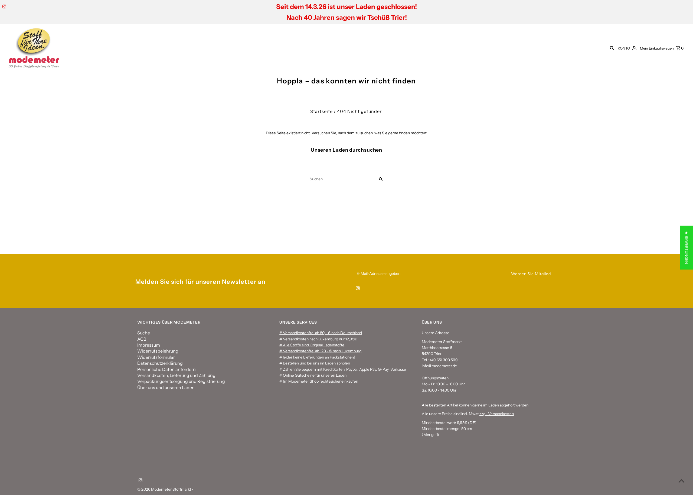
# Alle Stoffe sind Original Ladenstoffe (311, 345)
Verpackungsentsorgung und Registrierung (181, 381)
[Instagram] (3, 7)
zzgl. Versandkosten (496, 413)
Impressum (148, 345)
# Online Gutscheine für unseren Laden (312, 375)
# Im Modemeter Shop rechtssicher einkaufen (318, 381)
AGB (141, 339)
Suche (143, 333)
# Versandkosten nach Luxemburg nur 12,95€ (318, 339)
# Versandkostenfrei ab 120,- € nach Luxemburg (320, 351)
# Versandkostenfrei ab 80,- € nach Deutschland (320, 332)
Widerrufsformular (156, 357)
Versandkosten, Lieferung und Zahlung (176, 375)
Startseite (321, 111)
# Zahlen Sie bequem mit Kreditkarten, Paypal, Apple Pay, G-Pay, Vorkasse (342, 369)
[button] (686, 247)
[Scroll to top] (681, 481)
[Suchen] (612, 48)
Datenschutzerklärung (160, 363)
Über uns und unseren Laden (166, 387)
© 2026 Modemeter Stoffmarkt (164, 489)
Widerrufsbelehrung (157, 351)
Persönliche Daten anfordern (166, 369)
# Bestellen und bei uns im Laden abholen (314, 363)
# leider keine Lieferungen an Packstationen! (317, 357)
